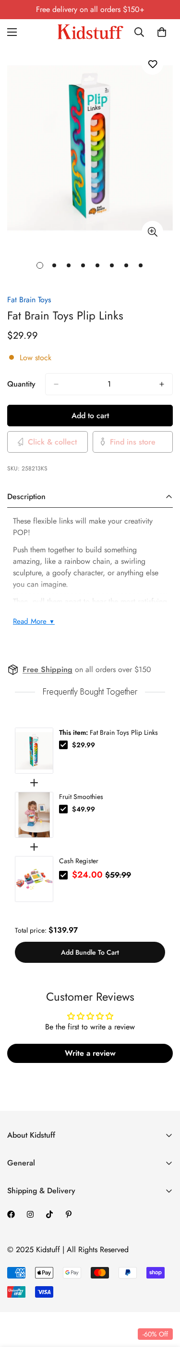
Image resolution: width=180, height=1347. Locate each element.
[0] (162, 32)
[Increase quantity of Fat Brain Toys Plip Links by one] (161, 384)
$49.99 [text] (83, 809)
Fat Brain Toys (29, 299)
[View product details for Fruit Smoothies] (34, 815)
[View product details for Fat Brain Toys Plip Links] (34, 751)
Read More (34, 621)
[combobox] (141, 32)
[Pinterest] (68, 1214)
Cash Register (78, 861)
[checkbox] (63, 745)
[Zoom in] (152, 231)
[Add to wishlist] (152, 64)
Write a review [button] (90, 1053)
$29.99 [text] (83, 745)
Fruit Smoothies (81, 796)
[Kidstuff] (90, 32)
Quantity (21, 383)
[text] (90, 692)
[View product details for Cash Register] (34, 879)
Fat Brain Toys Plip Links (108, 732)
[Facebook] (11, 1214)
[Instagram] (30, 1214)
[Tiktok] (49, 1214)
